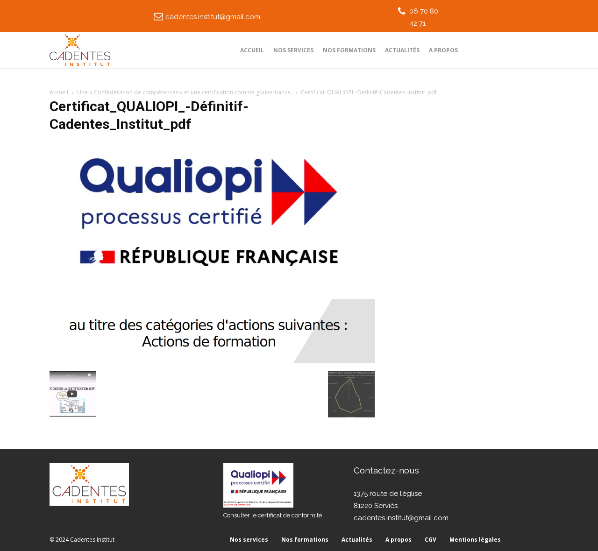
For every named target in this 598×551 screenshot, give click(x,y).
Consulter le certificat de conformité (272, 515)
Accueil (59, 92)
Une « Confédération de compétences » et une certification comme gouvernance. (184, 92)
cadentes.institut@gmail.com (212, 17)
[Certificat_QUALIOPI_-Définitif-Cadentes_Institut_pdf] (212, 361)
